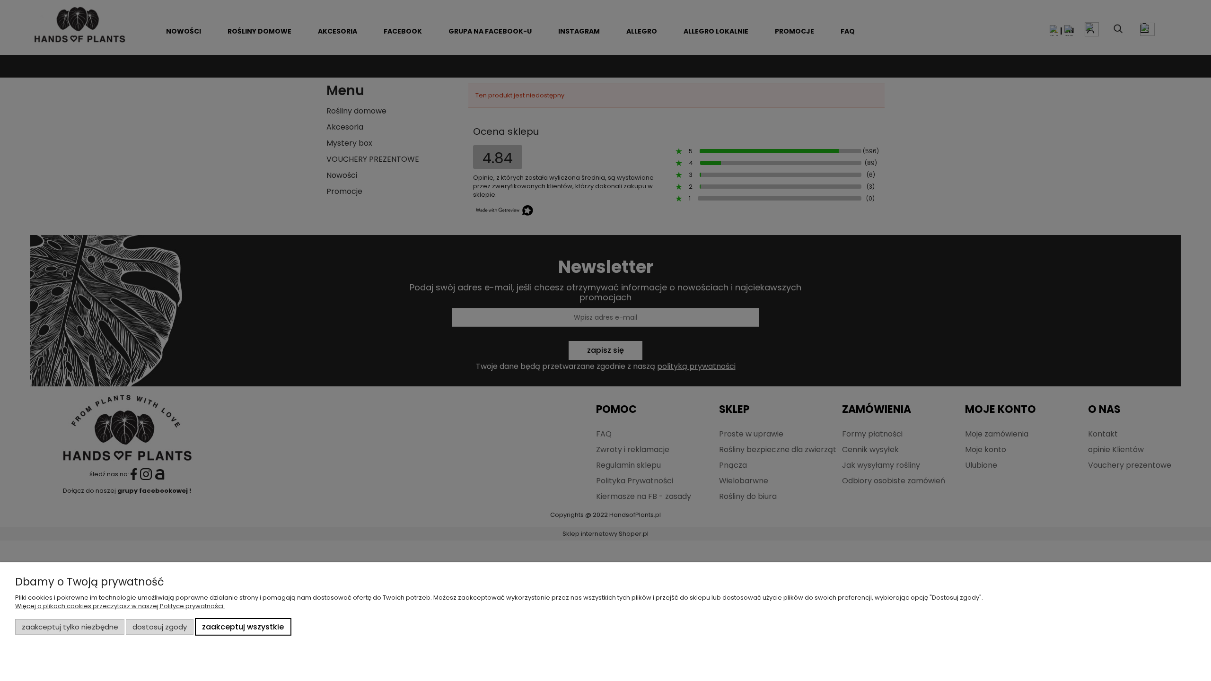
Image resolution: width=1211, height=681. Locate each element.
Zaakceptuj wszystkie (243, 626)
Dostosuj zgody (159, 627)
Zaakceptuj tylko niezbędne (70, 627)
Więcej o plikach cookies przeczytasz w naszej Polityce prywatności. (120, 606)
